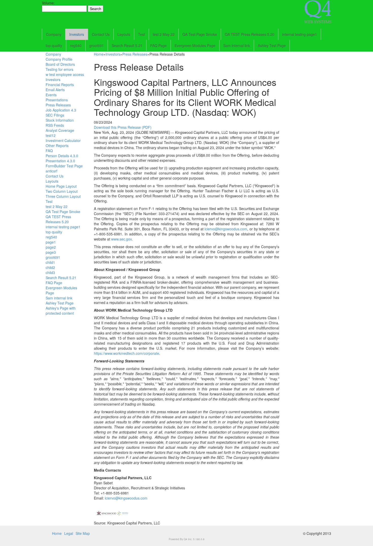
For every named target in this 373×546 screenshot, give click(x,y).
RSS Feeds (55, 125)
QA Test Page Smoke (199, 34)
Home (99, 54)
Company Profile (59, 59)
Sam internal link (236, 45)
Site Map (83, 533)
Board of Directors (60, 64)
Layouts (123, 34)
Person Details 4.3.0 (62, 155)
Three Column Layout (63, 196)
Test (141, 34)
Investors (76, 34)
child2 (50, 267)
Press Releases (58, 104)
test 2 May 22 (164, 34)
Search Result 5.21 (127, 45)
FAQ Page (158, 45)
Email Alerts (55, 89)
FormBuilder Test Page (64, 165)
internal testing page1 (299, 34)
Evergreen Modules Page (195, 45)
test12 (51, 135)
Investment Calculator (63, 140)
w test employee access (65, 74)
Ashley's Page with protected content (61, 311)
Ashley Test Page (272, 45)
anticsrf (51, 170)
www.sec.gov (121, 239)
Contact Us (101, 34)
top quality (54, 45)
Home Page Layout (61, 186)
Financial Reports (60, 84)
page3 (51, 252)
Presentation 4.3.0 (60, 160)
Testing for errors (59, 69)
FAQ (49, 150)
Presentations (57, 99)
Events (51, 94)
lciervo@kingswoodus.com (226, 228)
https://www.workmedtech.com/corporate (126, 353)
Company (53, 34)
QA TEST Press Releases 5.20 (249, 34)
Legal (68, 533)
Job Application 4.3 (61, 110)
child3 (50, 272)
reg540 (75, 45)
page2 (51, 247)
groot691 (96, 45)
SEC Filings (55, 115)
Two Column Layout (62, 191)
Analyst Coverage (60, 130)
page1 (51, 242)
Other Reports (57, 145)
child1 (50, 262)
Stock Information (60, 120)
